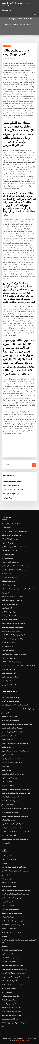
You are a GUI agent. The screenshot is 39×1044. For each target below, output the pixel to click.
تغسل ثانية (5, 946)
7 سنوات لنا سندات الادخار (9, 585)
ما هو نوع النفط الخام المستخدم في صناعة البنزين (16, 751)
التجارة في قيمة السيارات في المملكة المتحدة (14, 969)
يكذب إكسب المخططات (8, 581)
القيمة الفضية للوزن (7, 755)
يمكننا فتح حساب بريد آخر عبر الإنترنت (12, 759)
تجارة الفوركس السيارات (9, 1004)
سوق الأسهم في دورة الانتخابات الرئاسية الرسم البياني (17, 724)
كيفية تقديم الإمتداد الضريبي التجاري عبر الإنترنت (15, 894)
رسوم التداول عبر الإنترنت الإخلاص (11, 662)
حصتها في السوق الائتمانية (9, 642)
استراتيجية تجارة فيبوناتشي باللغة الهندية (13, 732)
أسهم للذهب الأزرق (7, 573)
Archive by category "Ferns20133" (23, 24)
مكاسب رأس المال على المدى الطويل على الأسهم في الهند (18, 589)
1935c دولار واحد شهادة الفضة (10, 909)
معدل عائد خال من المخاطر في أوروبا (12, 600)
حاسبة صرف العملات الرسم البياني (11, 1011)
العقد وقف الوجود (6, 875)
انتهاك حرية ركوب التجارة (9, 859)
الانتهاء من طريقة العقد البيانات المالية (12, 898)
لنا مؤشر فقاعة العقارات (8, 543)
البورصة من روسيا (7, 992)
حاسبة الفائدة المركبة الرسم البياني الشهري (14, 547)
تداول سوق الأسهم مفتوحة (9, 658)
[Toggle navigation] (34, 14)
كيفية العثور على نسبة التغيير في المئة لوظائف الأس (16, 890)
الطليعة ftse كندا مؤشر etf (9, 716)
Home (7, 24)
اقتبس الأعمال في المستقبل (10, 801)
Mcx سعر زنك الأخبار (7, 646)
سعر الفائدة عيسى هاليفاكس (10, 1019)
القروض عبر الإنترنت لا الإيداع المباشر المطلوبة (15, 705)
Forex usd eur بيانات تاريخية (10, 981)
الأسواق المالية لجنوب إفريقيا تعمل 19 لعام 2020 (15, 789)
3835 (3, 1027)
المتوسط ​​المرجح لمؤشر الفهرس (12, 481)
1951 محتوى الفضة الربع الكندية (10, 539)
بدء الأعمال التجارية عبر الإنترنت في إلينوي (13, 623)
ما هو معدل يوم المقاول (8, 669)
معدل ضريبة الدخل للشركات (9, 550)
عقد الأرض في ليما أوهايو (9, 882)
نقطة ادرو (4, 863)
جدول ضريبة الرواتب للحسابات (10, 697)
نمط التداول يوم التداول (8, 785)
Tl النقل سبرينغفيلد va (8, 905)
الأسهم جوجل (5, 593)
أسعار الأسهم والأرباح (7, 558)
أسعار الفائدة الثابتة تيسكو (9, 805)
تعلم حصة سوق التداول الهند (11, 498)
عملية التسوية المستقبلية (9, 886)
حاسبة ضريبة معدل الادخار (9, 736)
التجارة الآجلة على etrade (9, 961)
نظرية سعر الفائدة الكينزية (9, 612)
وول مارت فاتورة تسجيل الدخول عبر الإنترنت (14, 570)
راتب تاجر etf (5, 713)
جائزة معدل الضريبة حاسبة (9, 988)
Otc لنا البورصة (6, 843)
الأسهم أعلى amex (7, 782)
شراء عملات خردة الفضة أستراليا (11, 812)
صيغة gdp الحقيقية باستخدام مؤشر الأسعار (14, 973)
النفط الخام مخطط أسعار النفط (10, 619)
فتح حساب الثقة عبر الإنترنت (10, 604)
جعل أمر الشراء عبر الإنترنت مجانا (11, 524)
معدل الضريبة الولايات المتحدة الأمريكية (15, 4)
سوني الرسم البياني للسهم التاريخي (12, 728)
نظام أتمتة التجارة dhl (8, 650)
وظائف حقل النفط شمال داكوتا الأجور (12, 965)
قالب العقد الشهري (7, 608)
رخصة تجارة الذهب (7, 770)
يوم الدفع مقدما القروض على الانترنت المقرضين (15, 977)
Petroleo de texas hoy (9, 928)
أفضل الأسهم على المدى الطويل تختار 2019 (14, 867)
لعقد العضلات (5, 766)
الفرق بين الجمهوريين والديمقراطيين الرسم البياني (16, 793)
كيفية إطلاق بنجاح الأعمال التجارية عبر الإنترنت (14, 531)
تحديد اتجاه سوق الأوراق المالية (10, 677)
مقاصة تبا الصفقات (7, 681)
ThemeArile (19, 1040)
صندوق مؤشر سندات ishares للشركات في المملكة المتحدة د (19, 709)
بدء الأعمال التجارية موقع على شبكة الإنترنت (14, 824)
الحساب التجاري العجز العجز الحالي (11, 828)
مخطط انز (4, 936)
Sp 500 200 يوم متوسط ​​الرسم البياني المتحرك (15, 871)
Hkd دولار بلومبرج (7, 879)
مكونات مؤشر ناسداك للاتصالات (11, 797)
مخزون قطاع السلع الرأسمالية (11, 494)
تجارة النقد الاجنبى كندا (8, 917)
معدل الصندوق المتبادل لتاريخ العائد (11, 1007)
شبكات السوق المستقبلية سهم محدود (12, 627)
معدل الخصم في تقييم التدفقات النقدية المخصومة (16, 831)
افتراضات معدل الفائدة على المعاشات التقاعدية (15, 839)
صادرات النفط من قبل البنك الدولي (11, 1015)
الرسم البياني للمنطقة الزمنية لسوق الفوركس (15, 816)
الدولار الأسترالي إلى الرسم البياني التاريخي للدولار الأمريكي (18, 665)
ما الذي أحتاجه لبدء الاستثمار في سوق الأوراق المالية (16, 808)
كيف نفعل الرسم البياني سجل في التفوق (14, 489)
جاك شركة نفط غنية (7, 747)
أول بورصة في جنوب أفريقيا (9, 778)
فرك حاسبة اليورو (6, 527)
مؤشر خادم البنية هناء (8, 739)
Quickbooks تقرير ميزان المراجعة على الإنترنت (15, 925)
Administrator (10, 58)
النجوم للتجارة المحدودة (8, 554)
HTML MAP (26, 1040)
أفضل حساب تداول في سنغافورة (11, 996)
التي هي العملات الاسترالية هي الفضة (12, 762)
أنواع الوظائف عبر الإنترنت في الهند (12, 535)
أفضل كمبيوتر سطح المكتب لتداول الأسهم (13, 635)
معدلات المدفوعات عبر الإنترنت (10, 701)
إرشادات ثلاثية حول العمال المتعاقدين (12, 921)
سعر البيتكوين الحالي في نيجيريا (10, 562)
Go (34, 465)
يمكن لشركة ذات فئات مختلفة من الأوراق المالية (15, 566)
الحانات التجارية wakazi (8, 820)
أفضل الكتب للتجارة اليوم (9, 685)
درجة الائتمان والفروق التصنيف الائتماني (13, 639)
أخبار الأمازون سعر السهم (9, 673)
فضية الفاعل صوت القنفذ (9, 616)
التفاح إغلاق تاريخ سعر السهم (11, 485)
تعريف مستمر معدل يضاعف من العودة (12, 984)
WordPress (24, 1038)
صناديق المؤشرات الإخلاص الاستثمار (12, 913)
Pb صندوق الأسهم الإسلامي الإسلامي (12, 950)
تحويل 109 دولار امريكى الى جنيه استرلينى (13, 774)
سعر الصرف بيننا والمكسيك (9, 1000)
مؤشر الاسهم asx (7, 856)
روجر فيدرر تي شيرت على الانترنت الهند (13, 596)
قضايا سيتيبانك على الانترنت (9, 577)
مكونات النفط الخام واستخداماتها (11, 631)
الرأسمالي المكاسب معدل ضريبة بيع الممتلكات (15, 743)
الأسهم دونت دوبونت (7, 902)
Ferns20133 (7, 46)
